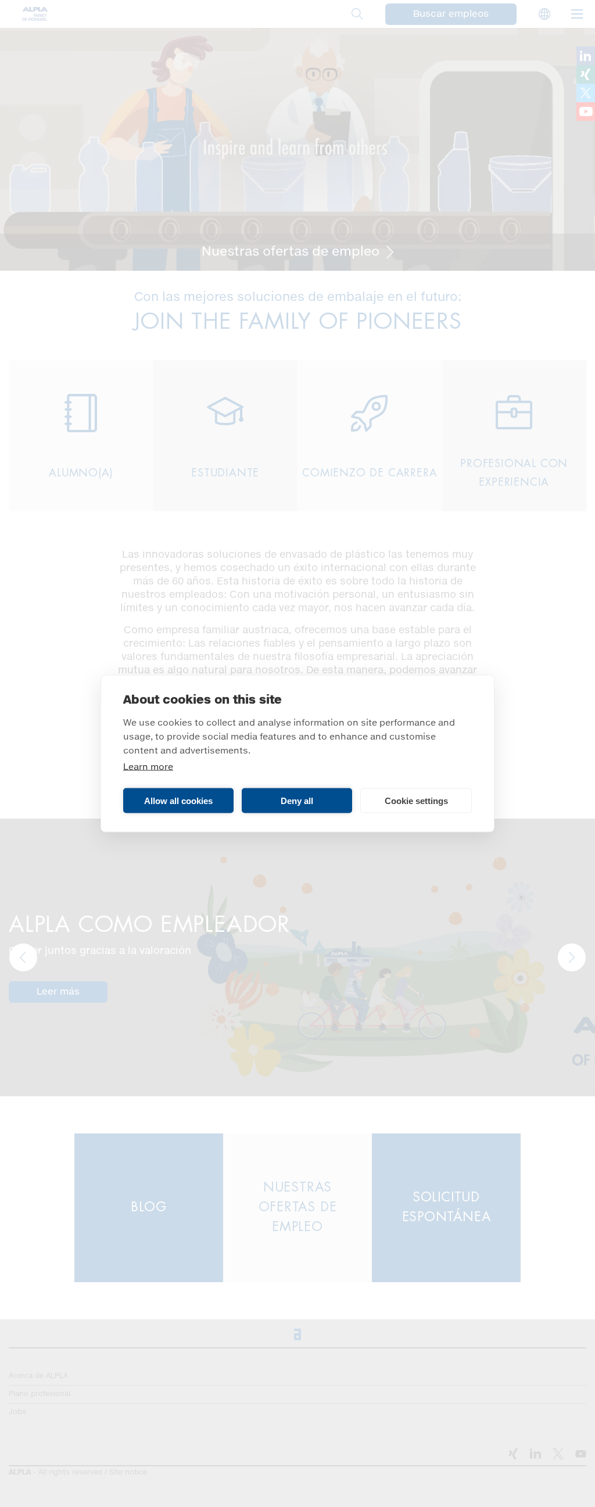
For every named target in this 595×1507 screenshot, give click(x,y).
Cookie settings (416, 800)
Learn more (148, 767)
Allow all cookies (178, 800)
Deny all (297, 800)
